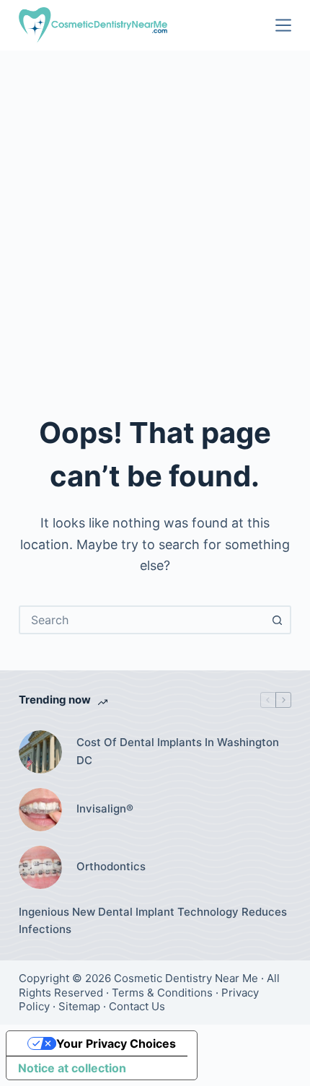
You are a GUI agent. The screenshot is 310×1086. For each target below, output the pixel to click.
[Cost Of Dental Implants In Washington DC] (40, 752)
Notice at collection (72, 1068)
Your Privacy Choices (116, 1043)
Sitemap (79, 1006)
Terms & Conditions (162, 992)
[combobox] (142, 619)
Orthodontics (111, 866)
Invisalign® (104, 808)
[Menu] (283, 25)
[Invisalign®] (40, 809)
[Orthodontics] (40, 867)
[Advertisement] (155, 213)
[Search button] (277, 620)
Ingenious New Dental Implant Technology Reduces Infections (153, 921)
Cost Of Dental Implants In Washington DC (177, 751)
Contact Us (137, 1006)
